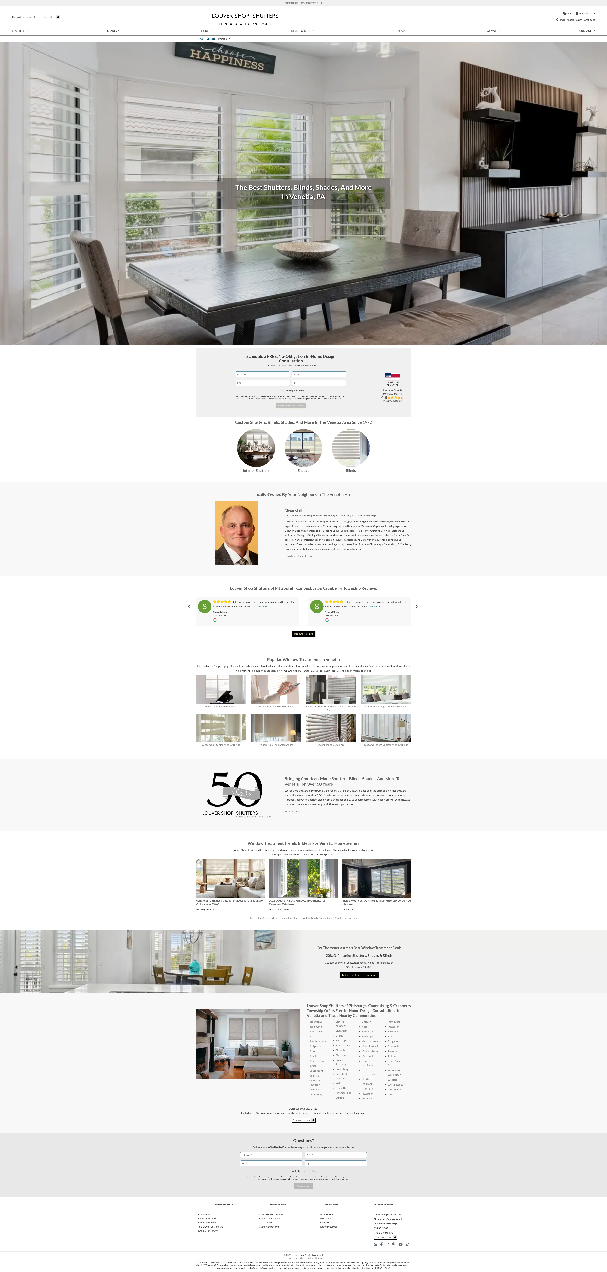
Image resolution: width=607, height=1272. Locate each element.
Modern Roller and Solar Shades (276, 744)
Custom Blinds (330, 1204)
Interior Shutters (256, 470)
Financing (400, 30)
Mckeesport (368, 1036)
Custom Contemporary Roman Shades (386, 706)
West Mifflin (395, 1089)
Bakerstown (315, 1021)
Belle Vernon (316, 1026)
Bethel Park (315, 1031)
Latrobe (339, 1097)
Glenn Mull (293, 511)
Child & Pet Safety (208, 1230)
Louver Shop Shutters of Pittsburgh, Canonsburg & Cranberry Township (337, 515)
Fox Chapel (341, 1040)
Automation (204, 1214)
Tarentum (393, 1050)
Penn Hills (367, 1088)
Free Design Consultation (303, 2)
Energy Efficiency (207, 1218)
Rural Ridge (394, 1021)
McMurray (367, 1031)
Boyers (313, 1036)
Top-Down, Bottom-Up (210, 1226)
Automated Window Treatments (276, 706)
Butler (312, 1065)
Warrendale (394, 1069)
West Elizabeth (396, 1084)
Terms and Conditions (259, 398)
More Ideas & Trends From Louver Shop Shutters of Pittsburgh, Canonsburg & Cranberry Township (303, 917)
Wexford (392, 1094)
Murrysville (368, 1055)
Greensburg (341, 1069)
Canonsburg (316, 1070)
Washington (394, 1074)
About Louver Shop (269, 1218)
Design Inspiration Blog (25, 16)
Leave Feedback (328, 1226)
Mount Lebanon (370, 1050)
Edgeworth (341, 1030)
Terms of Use (291, 1258)
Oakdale (366, 1078)
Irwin (338, 1082)
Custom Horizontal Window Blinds (221, 744)
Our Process (265, 1222)
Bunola (313, 1055)
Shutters (18, 30)
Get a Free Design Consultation (359, 974)
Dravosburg (315, 1094)
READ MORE (292, 811)
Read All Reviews (303, 633)
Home (200, 38)
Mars (364, 1026)
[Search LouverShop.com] (313, 1120)
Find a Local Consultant (272, 1214)
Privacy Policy (278, 398)
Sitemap (318, 1258)
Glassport (340, 1055)
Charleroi (314, 1075)
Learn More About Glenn (298, 555)
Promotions (326, 1214)
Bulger (312, 1050)
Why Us (492, 30)
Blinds (204, 30)
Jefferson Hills (343, 1092)
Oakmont (367, 1083)
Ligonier (366, 1021)
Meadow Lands (370, 1041)
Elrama (339, 1035)
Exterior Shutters (383, 1204)
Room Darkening (207, 1222)
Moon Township (370, 1046)
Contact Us (326, 1222)
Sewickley (393, 1031)
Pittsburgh (367, 1093)
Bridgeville (315, 1046)
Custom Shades (277, 1204)
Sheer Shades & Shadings (331, 744)
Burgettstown (317, 1060)
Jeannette (340, 1087)
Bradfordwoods (317, 1041)
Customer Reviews (269, 1226)
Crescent (314, 1089)
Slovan (391, 1036)
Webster (392, 1079)
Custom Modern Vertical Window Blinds (386, 744)
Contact (585, 30)
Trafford (392, 1055)
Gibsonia (340, 1050)
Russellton (393, 1026)
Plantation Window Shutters (220, 706)
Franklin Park (342, 1045)
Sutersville (393, 1046)
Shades (112, 30)
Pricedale (367, 1098)
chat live (290, 1147)
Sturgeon (393, 1041)
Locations (211, 38)
